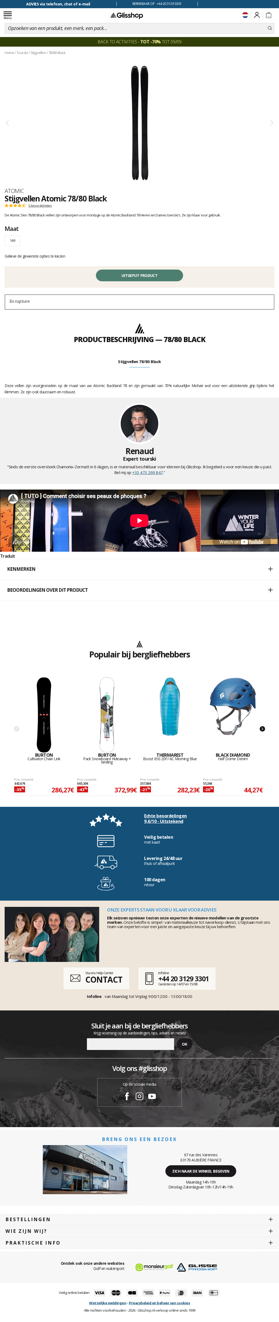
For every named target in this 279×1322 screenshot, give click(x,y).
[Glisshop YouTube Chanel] (152, 1097)
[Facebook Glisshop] (127, 1097)
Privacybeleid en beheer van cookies (159, 1302)
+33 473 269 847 (147, 472)
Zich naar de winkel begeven (200, 1171)
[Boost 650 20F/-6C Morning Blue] (170, 715)
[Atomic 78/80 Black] (139, 123)
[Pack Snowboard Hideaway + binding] (107, 715)
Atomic (14, 191)
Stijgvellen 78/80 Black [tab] (139, 361)
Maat (12, 228)
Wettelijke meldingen (107, 1302)
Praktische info (33, 1243)
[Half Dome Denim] (233, 715)
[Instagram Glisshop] (139, 1097)
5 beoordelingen (40, 205)
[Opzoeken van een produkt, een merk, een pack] (270, 28)
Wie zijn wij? (26, 1231)
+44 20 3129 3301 (183, 978)
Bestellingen (28, 1219)
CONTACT (103, 979)
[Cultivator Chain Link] (44, 715)
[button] (139, 569)
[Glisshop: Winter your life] (126, 15)
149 (12, 240)
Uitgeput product (139, 275)
